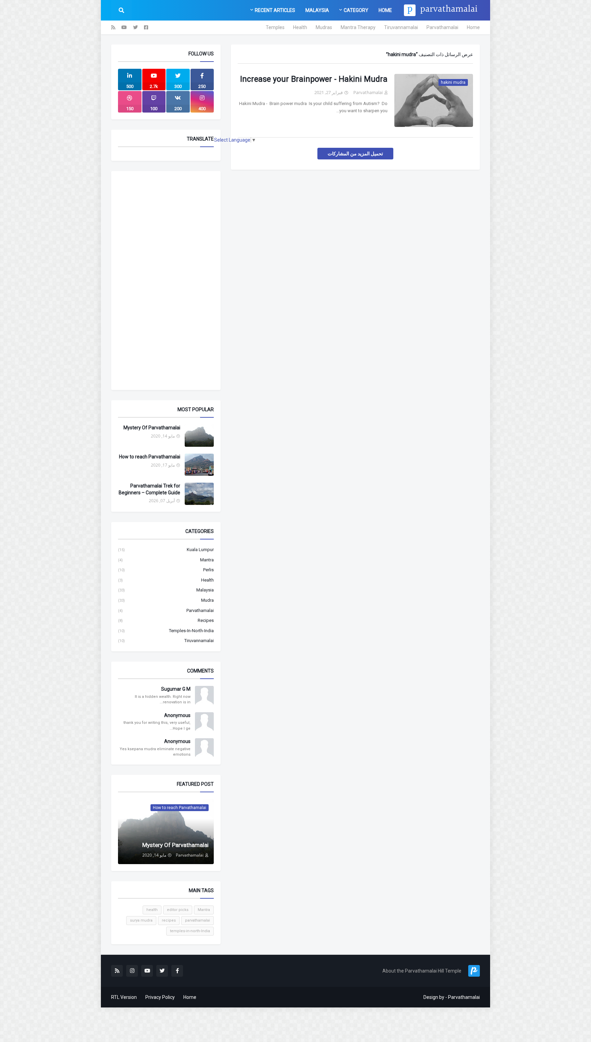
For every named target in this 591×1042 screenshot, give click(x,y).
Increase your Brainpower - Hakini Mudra (314, 79)
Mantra (166, 559)
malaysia (166, 589)
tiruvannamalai (166, 640)
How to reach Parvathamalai (149, 456)
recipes (166, 620)
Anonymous (177, 715)
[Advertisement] (166, 280)
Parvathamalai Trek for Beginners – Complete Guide (149, 489)
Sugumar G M (176, 689)
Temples (275, 27)
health (166, 580)
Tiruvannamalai (401, 27)
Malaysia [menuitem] (317, 10)
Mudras (324, 27)
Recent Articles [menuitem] (275, 10)
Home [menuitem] (385, 10)
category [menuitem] (356, 10)
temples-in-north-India (166, 630)
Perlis (166, 569)
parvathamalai (166, 610)
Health (300, 27)
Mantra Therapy (358, 27)
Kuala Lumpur (166, 549)
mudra (166, 600)
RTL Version (124, 997)
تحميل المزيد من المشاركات (355, 153)
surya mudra (141, 920)
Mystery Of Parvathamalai (151, 427)
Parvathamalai (442, 27)
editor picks (177, 910)
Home (473, 27)
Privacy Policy (160, 997)
